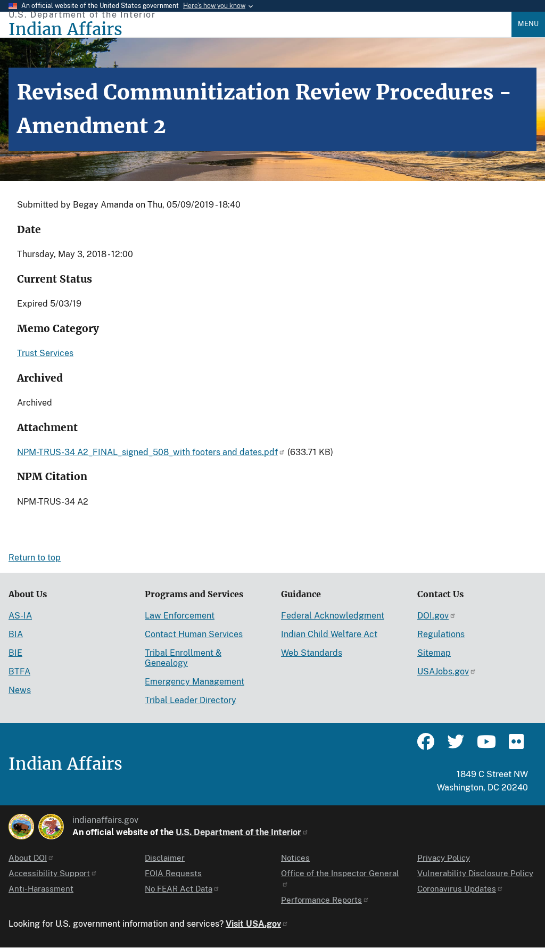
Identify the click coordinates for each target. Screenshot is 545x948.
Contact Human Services (194, 634)
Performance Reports (321, 899)
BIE (15, 653)
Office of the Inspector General (340, 873)
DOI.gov (433, 616)
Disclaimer (165, 857)
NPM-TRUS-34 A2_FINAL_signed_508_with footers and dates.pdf (147, 452)
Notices (295, 857)
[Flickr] (515, 746)
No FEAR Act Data (178, 888)
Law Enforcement (179, 616)
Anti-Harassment (41, 888)
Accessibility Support (49, 873)
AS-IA (20, 616)
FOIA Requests (173, 873)
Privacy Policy (443, 857)
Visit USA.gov (253, 924)
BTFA (19, 671)
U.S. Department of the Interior (238, 832)
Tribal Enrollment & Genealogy (183, 658)
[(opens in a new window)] (21, 826)
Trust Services (45, 353)
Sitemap (434, 653)
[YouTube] (485, 746)
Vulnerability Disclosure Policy (475, 873)
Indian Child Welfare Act (329, 634)
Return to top (35, 558)
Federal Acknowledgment (332, 616)
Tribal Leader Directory (190, 700)
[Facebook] (426, 746)
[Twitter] (455, 746)
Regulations (441, 634)
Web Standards (311, 653)
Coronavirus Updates (456, 888)
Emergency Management (194, 682)
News (20, 690)
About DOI (28, 857)
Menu (528, 24)
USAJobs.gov (443, 671)
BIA (16, 634)
